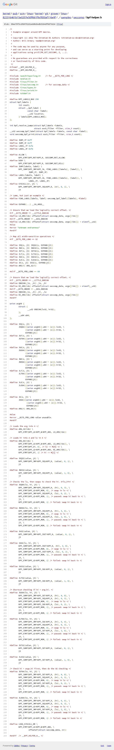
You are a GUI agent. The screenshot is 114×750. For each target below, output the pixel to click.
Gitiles (16, 745)
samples (66, 17)
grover (55, 13)
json (109, 745)
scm (22, 13)
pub (15, 13)
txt (102, 745)
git (46, 13)
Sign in (108, 4)
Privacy (24, 745)
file (60, 24)
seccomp (78, 17)
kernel (6, 13)
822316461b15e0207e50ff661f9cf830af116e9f (29, 17)
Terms (32, 745)
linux (30, 13)
